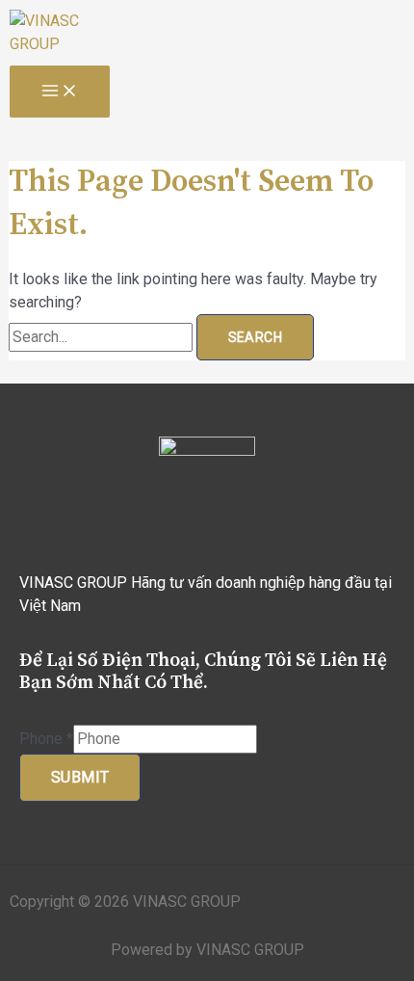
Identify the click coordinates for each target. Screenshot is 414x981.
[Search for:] (102, 337)
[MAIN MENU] (60, 92)
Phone (46, 738)
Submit (80, 777)
